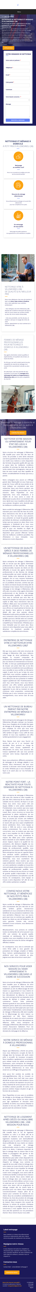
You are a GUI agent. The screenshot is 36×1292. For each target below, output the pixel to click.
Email (8, 75)
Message (8, 104)
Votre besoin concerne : (13, 97)
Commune (9, 89)
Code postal (10, 82)
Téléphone (9, 67)
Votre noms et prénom (13, 60)
